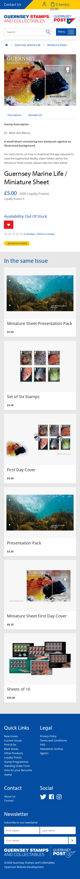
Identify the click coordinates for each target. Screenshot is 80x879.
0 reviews (29, 234)
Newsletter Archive (51, 749)
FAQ (42, 744)
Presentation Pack (24, 543)
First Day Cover (21, 470)
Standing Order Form (17, 766)
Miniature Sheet (57, 45)
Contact (9, 800)
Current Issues (13, 740)
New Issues (11, 736)
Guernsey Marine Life (27, 45)
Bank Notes (11, 749)
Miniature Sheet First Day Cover (37, 616)
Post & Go (10, 744)
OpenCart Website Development (24, 867)
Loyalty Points (13, 757)
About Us (9, 796)
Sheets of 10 (18, 689)
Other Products (13, 753)
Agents (44, 753)
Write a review (45, 234)
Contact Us (12, 4)
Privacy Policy (48, 736)
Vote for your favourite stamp (18, 772)
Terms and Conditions (53, 740)
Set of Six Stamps (23, 396)
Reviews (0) (35, 115)
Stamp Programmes (16, 762)
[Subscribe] (72, 840)
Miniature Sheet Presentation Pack (39, 323)
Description (14, 115)
